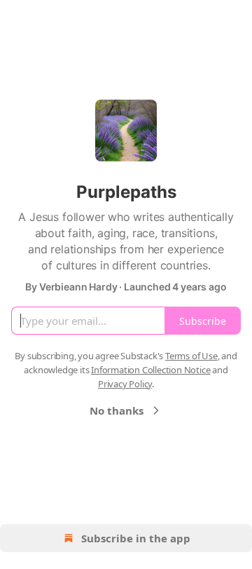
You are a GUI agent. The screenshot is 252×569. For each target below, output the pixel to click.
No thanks (117, 410)
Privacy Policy (125, 383)
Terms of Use (191, 355)
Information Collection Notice (150, 369)
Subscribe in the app (135, 538)
